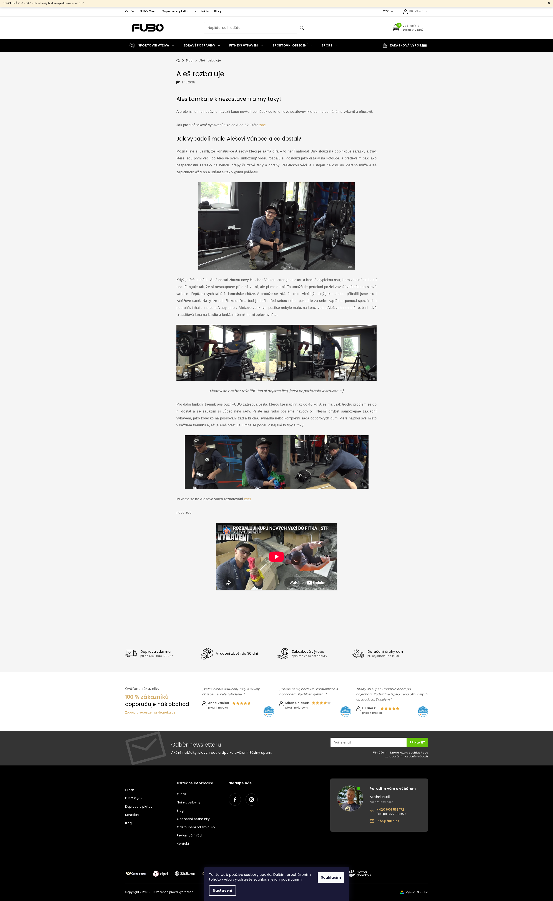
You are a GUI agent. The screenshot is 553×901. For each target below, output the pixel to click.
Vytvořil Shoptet (417, 892)
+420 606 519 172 (390, 809)
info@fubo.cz (388, 821)
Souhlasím (331, 877)
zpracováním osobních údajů (406, 756)
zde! (262, 125)
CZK (386, 11)
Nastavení (222, 890)
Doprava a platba (175, 11)
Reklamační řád (189, 835)
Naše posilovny (189, 802)
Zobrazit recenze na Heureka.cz (150, 713)
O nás (130, 11)
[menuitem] (152, 45)
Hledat (302, 27)
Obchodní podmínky (193, 819)
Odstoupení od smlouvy (196, 827)
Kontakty (202, 11)
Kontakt (183, 843)
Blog (217, 11)
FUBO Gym (148, 11)
